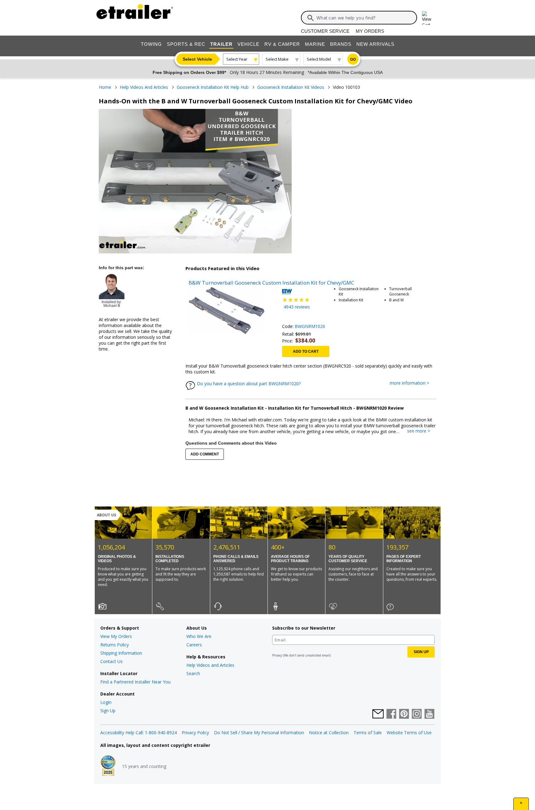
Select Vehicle (197, 59)
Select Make (277, 59)
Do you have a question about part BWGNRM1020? (249, 383)
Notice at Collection (329, 732)
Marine (315, 44)
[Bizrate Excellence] (108, 766)
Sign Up (107, 710)
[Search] (310, 18)
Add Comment (204, 454)
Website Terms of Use (409, 732)
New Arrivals (375, 44)
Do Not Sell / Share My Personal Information (259, 732)
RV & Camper (282, 44)
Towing (151, 44)
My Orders (370, 31)
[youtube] (429, 714)
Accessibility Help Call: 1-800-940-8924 (138, 732)
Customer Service (325, 31)
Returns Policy (114, 645)
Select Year (236, 59)
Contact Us (111, 661)
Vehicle (248, 44)
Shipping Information (121, 653)
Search (193, 673)
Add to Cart (306, 351)
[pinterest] (404, 714)
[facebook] (391, 714)
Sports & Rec (186, 44)
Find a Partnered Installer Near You (135, 682)
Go (353, 59)
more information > (412, 383)
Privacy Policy (195, 732)
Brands (340, 44)
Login (105, 702)
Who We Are (198, 636)
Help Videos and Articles (210, 665)
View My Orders (116, 636)
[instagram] (416, 714)
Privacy (277, 655)
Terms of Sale (368, 732)
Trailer (221, 44)
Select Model (319, 59)
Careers (194, 645)
